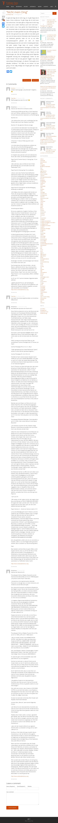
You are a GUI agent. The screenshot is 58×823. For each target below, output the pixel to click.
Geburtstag (42, 236)
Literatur (42, 269)
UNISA (41, 293)
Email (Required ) (21, 786)
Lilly (41, 268)
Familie (41, 231)
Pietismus (42, 183)
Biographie (19, 6)
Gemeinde (42, 237)
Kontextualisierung (44, 262)
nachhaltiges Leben (44, 277)
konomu (13, 88)
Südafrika (42, 290)
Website (30, 786)
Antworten (14, 94)
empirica (42, 227)
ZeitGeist (42, 302)
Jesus (41, 251)
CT (40, 216)
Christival (42, 213)
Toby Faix (13, 98)
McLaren (42, 178)
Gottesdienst (43, 245)
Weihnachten (43, 298)
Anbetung (42, 160)
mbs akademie (43, 272)
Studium (42, 189)
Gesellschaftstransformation (46, 243)
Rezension (42, 286)
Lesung (42, 266)
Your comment (10, 792)
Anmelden (42, 308)
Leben (41, 265)
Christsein (42, 215)
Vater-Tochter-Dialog (44, 296)
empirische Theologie (45, 228)
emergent (42, 219)
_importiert (42, 201)
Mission (42, 274)
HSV (41, 246)
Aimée (41, 203)
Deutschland (43, 218)
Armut (41, 206)
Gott (41, 168)
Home (7, 6)
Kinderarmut (43, 172)
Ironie (41, 249)
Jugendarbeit (43, 254)
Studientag (42, 289)
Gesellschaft (43, 242)
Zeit (41, 301)
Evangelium (42, 230)
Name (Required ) (10, 786)
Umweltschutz (43, 193)
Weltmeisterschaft (44, 198)
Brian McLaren (43, 162)
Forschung (42, 233)
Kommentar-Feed (44, 311)
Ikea (41, 248)
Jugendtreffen (43, 171)
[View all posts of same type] (3, 16)
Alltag (41, 204)
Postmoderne (43, 281)
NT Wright (42, 278)
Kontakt (46, 6)
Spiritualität (42, 186)
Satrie (41, 184)
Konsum (42, 260)
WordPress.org (43, 313)
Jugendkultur (43, 256)
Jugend (41, 252)
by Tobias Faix (9, 14)
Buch (41, 163)
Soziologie (42, 287)
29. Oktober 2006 (20, 296)
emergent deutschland (45, 221)
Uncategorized (18, 14)
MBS (41, 271)
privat (41, 284)
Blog (12, 6)
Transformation (43, 292)
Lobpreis (42, 175)
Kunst (41, 263)
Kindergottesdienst (44, 259)
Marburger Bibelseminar (45, 177)
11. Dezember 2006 (22, 306)
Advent (42, 159)
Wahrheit (42, 196)
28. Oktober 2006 (19, 88)
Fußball (41, 234)
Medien (39, 6)
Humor (41, 169)
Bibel (41, 207)
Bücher (26, 6)
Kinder (41, 257)
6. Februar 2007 (21, 570)
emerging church (44, 224)
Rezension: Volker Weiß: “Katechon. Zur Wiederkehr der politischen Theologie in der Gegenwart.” (48, 23)
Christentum (43, 212)
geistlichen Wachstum (45, 166)
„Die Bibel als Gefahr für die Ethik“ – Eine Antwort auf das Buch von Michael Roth (48, 38)
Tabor (41, 190)
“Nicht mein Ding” (17, 12)
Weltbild (42, 299)
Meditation (42, 180)
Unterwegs (33, 6)
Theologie (42, 192)
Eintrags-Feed (43, 310)
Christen (42, 210)
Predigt (42, 283)
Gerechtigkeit (43, 240)
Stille (41, 187)
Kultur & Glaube (43, 174)
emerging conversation (45, 225)
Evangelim (42, 165)
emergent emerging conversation (47, 222)
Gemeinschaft (43, 239)
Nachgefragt (43, 181)
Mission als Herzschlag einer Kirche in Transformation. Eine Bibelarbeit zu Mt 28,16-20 (48, 88)
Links (51, 6)
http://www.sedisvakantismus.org (19, 289)
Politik (41, 280)
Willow (41, 200)
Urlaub (41, 295)
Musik (41, 275)
